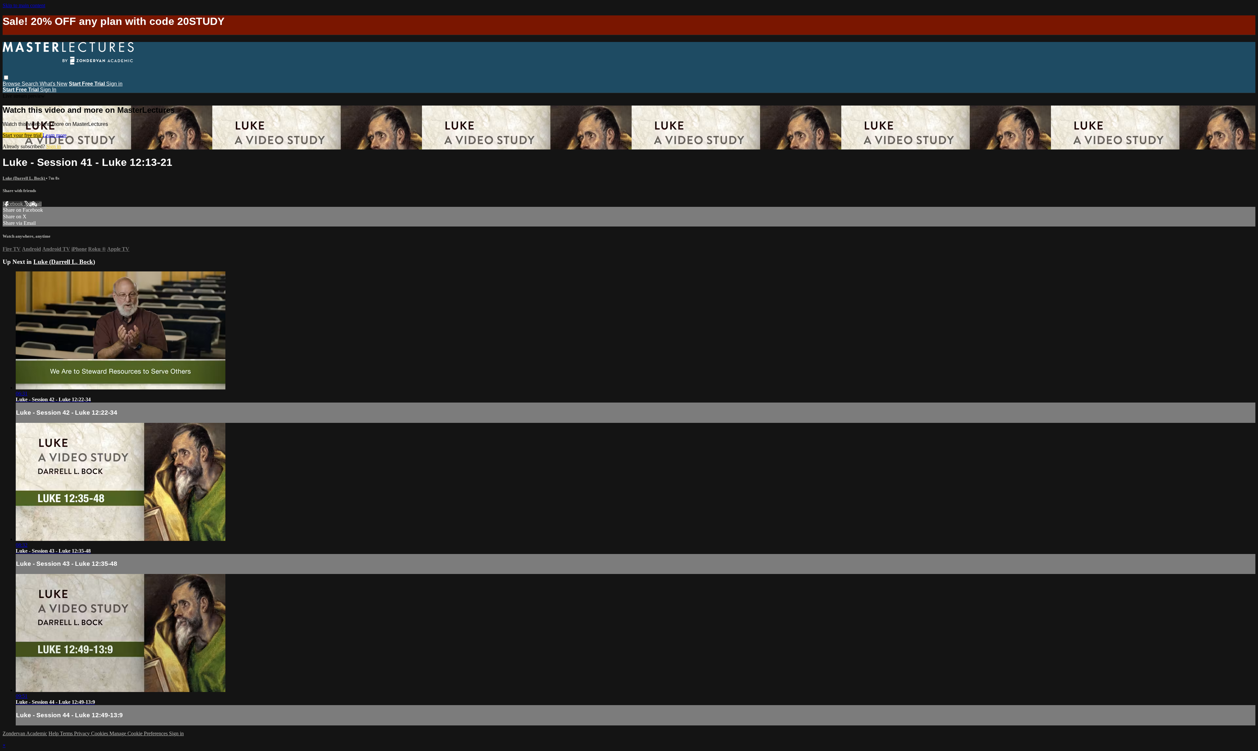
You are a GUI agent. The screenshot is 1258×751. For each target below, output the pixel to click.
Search (31, 84)
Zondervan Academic (25, 733)
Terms (67, 733)
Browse (12, 84)
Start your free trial (23, 135)
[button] (6, 77)
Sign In (48, 89)
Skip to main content (24, 5)
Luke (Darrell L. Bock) (24, 178)
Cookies (100, 733)
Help (54, 733)
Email (35, 204)
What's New (53, 84)
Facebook (13, 204)
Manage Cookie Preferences (139, 733)
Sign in (114, 84)
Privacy (82, 733)
